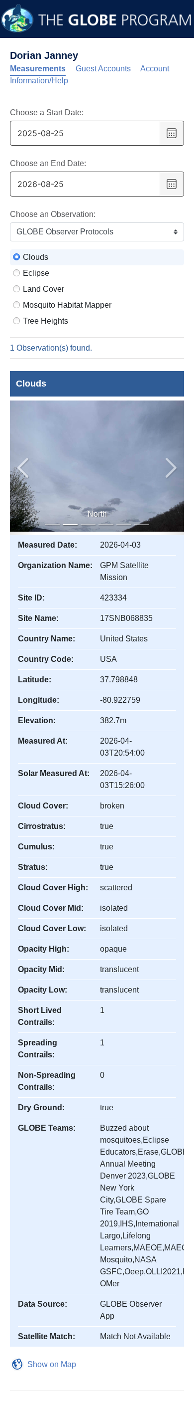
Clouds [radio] (35, 257)
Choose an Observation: (53, 214)
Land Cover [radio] (43, 289)
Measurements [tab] (38, 68)
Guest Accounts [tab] (103, 68)
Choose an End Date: (48, 163)
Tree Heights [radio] (45, 321)
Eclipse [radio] (36, 273)
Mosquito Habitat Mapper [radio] (67, 305)
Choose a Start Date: (47, 112)
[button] (171, 468)
